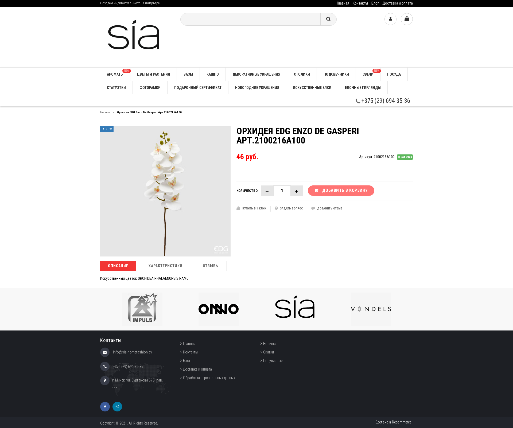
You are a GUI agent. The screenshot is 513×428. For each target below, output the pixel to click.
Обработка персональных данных (209, 378)
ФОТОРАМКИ (150, 87)
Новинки (270, 343)
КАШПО (213, 74)
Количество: (247, 191)
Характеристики (165, 266)
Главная (343, 3)
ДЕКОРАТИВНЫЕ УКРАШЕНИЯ (256, 74)
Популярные (272, 361)
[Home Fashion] (136, 37)
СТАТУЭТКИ (116, 87)
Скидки (268, 352)
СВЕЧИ (371, 72)
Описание (118, 266)
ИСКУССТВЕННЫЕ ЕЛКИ (312, 87)
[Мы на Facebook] (105, 406)
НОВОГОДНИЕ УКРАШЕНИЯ (257, 87)
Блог (375, 3)
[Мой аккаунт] (390, 19)
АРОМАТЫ (118, 72)
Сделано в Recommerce (393, 422)
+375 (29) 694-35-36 (385, 100)
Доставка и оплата (397, 3)
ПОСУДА (394, 74)
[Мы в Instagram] (117, 406)
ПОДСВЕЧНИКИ (336, 74)
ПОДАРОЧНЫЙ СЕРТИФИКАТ (197, 87)
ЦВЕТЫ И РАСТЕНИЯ (153, 74)
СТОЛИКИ (302, 74)
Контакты (360, 3)
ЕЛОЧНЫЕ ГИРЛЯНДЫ (363, 87)
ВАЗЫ (188, 74)
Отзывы (211, 266)
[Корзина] (407, 19)
